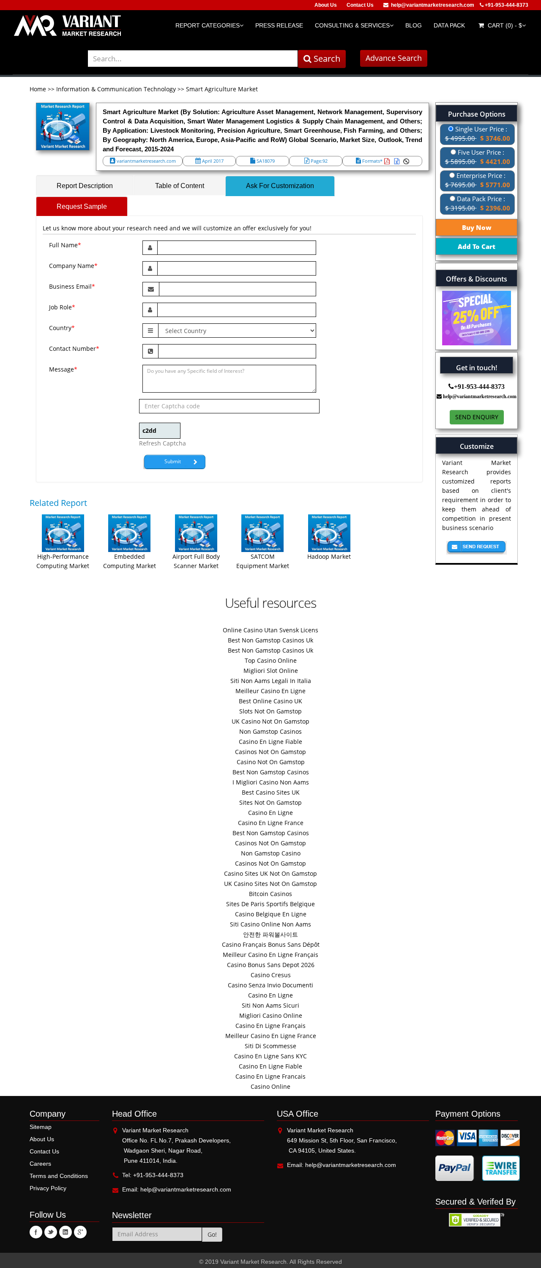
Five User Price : (477, 157)
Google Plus (80, 1232)
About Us (325, 5)
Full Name (65, 245)
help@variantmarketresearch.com (432, 5)
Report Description (85, 185)
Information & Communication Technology (116, 89)
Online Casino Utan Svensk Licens (270, 630)
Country (62, 328)
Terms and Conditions (59, 1175)
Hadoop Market (329, 556)
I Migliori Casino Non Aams (270, 782)
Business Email (72, 286)
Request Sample (82, 206)
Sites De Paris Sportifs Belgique (270, 904)
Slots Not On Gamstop (270, 711)
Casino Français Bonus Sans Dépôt (271, 944)
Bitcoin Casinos (270, 894)
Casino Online (270, 1086)
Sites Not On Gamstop (270, 802)
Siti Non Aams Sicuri (270, 1005)
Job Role (62, 307)
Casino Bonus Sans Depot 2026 (270, 965)
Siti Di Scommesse (270, 1046)
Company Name (73, 266)
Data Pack (449, 25)
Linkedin (65, 1232)
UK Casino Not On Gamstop (270, 721)
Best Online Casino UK (270, 701)
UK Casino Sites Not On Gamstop (270, 884)
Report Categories (207, 25)
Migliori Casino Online (270, 1015)
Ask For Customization (280, 185)
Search (325, 58)
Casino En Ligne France (270, 823)
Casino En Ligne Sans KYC (270, 1056)
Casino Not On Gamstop (271, 762)
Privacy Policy (48, 1188)
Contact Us (360, 5)
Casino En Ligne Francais (270, 1076)
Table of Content (179, 185)
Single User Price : (477, 133)
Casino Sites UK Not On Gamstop (270, 873)
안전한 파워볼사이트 (270, 934)
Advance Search (394, 58)
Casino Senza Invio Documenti (270, 985)
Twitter (50, 1232)
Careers (40, 1163)
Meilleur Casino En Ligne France (270, 1036)
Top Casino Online (271, 660)
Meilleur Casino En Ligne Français (270, 955)
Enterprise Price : (477, 180)
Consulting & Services (352, 25)
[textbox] (192, 58)
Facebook (36, 1232)
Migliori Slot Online (270, 671)
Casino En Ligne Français (270, 1026)
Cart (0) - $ (504, 25)
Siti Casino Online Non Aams (270, 924)
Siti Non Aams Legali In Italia (270, 681)
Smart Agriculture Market (222, 89)
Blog (413, 25)
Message (63, 369)
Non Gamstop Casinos (270, 731)
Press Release (279, 25)
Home (39, 89)
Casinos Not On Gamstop (270, 752)
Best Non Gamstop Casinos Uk (270, 640)
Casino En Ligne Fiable (270, 742)
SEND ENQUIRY (476, 417)
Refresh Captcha (162, 443)
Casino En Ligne (270, 813)
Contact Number (74, 348)
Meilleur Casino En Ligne (270, 691)
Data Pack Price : (477, 203)
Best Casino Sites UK (271, 792)
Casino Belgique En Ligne (270, 914)
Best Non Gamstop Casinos (270, 772)
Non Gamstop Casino (271, 853)
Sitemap (41, 1126)
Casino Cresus (271, 975)
